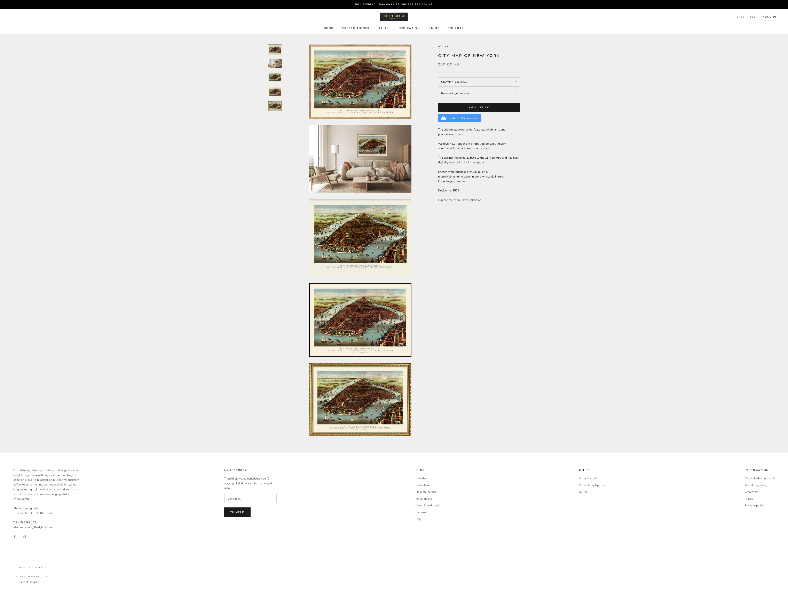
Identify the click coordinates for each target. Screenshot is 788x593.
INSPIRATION (408, 28)
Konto (739, 17)
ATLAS (383, 28)
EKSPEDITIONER (356, 28)
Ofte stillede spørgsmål (759, 478)
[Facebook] (14, 536)
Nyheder (421, 478)
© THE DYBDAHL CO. (32, 576)
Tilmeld (237, 512)
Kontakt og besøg (755, 485)
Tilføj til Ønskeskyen (463, 118)
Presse (748, 499)
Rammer (421, 512)
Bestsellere (423, 485)
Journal (583, 492)
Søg (753, 17)
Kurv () (770, 16)
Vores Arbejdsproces (592, 485)
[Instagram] (24, 536)
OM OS (433, 28)
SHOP (329, 28)
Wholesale (751, 492)
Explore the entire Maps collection (459, 200)
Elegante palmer (426, 492)
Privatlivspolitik (754, 505)
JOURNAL (456, 28)
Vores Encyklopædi (428, 505)
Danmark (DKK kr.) (30, 567)
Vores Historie (588, 478)
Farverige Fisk (424, 499)
